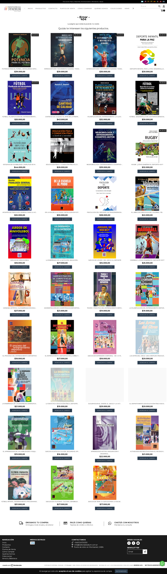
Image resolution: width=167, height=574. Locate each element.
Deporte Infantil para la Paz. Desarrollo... (147, 69)
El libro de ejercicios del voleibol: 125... (147, 212)
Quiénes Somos (101, 8)
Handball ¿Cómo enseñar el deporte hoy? (147, 260)
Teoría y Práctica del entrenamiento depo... (105, 308)
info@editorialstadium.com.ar (86, 545)
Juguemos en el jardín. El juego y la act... (104, 403)
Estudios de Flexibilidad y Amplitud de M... (19, 164)
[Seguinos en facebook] (133, 543)
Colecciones (116, 8)
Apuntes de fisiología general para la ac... (19, 212)
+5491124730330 (80, 543)
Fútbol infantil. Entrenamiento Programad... (19, 501)
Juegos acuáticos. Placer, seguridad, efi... (62, 451)
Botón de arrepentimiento (155, 565)
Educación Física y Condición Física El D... (62, 164)
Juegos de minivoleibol (19, 260)
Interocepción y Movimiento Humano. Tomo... (62, 69)
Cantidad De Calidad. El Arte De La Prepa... (62, 117)
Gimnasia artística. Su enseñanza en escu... (19, 308)
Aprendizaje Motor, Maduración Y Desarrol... (105, 453)
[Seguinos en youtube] (138, 543)
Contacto (52, 8)
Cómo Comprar (85, 8)
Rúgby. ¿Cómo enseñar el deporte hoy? (147, 164)
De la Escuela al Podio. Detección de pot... (62, 212)
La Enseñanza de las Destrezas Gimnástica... (19, 403)
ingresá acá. (138, 565)
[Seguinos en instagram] (129, 543)
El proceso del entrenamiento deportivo (20, 356)
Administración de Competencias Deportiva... (62, 308)
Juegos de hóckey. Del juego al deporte (104, 260)
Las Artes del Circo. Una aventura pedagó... (147, 356)
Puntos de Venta (67, 8)
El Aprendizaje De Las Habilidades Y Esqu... (20, 451)
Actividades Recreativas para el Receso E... (147, 451)
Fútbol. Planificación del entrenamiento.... (19, 117)
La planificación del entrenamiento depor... (147, 308)
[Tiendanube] (12, 566)
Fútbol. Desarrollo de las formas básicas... (147, 117)
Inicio (30, 8)
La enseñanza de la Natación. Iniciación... (62, 260)
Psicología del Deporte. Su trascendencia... (104, 212)
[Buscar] (159, 6)
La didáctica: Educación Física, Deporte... (62, 403)
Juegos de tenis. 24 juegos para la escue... (104, 501)
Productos (40, 8)
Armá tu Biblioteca (9, 558)
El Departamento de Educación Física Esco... (147, 403)
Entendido (121, 571)
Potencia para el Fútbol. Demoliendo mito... (19, 69)
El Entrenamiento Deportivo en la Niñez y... (62, 356)
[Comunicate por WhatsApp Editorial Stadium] (162, 563)
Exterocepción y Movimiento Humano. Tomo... (105, 69)
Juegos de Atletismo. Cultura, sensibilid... (62, 501)
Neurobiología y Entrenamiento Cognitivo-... (105, 164)
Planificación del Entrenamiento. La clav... (105, 117)
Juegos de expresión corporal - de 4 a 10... (105, 356)
